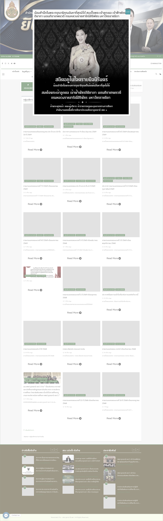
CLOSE (128, 12)
